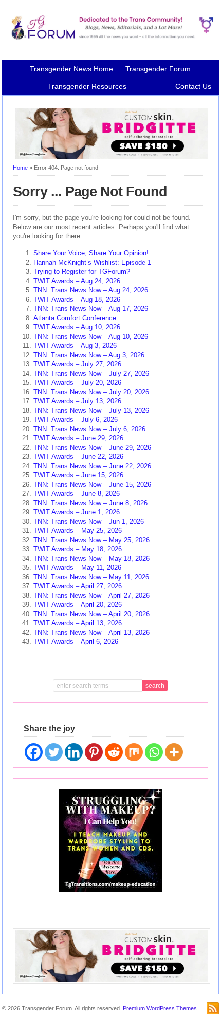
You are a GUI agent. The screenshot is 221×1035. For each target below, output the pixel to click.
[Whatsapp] (154, 752)
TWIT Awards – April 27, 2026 (77, 586)
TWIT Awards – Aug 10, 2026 (76, 327)
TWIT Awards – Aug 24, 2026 (76, 281)
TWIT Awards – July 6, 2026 (75, 419)
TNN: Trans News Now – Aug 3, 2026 (88, 355)
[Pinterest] (94, 752)
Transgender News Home (71, 69)
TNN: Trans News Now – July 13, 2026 (91, 410)
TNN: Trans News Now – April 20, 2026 (91, 614)
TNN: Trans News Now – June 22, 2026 (92, 466)
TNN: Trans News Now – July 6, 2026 (89, 429)
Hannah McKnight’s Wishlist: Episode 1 (92, 262)
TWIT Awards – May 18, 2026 (77, 549)
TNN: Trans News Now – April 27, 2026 (91, 595)
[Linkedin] (74, 752)
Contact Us (193, 86)
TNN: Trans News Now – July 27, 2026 (91, 373)
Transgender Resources (87, 86)
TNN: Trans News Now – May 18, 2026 (91, 558)
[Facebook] (34, 752)
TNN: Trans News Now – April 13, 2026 (91, 632)
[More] (174, 752)
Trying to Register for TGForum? (81, 271)
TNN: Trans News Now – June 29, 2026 (92, 447)
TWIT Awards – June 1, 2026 (76, 512)
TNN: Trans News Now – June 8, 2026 (90, 503)
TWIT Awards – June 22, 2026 (78, 456)
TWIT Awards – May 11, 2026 (77, 567)
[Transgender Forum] (110, 37)
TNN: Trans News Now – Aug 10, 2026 (90, 336)
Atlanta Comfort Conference (74, 318)
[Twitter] (54, 752)
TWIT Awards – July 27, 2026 (77, 364)
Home (20, 167)
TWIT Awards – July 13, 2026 (77, 401)
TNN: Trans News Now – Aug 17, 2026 (90, 308)
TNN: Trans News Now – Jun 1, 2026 (88, 521)
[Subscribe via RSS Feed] (213, 1008)
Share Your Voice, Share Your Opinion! (91, 253)
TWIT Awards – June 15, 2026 (78, 475)
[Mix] (134, 752)
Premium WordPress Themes (160, 1008)
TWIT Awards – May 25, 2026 (77, 530)
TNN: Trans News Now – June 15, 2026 (92, 484)
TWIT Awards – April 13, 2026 (77, 623)
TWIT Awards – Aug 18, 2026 (76, 299)
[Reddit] (114, 752)
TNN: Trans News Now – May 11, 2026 (91, 577)
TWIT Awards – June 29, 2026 (78, 438)
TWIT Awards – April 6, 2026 (75, 641)
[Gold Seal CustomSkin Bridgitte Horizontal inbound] (111, 159)
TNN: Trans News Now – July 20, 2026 (91, 392)
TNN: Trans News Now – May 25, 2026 (91, 540)
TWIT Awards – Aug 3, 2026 (75, 345)
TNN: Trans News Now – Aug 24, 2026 (90, 290)
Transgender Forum (158, 69)
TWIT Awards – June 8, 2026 (76, 493)
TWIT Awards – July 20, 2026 (77, 382)
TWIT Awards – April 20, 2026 (77, 604)
